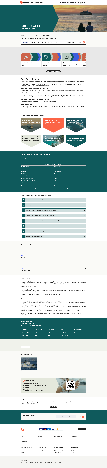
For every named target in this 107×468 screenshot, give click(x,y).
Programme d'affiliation (42, 449)
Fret (38, 438)
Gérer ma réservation (58, 436)
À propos (22, 452)
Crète (32, 35)
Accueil (22, 35)
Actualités (22, 449)
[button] (54, 200)
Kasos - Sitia (26, 346)
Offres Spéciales (24, 441)
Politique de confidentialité (58, 450)
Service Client (73, 438)
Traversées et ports (24, 439)
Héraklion (38, 35)
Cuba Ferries (73, 450)
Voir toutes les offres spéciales (53, 71)
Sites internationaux (24, 450)
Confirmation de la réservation (59, 438)
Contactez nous (74, 436)
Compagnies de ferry (24, 438)
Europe (27, 35)
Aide (72, 439)
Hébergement (40, 436)
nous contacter (58, 462)
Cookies (55, 449)
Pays (22, 436)
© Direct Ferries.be (24, 460)
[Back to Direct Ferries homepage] (26, 2)
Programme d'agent (41, 450)
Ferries (72, 452)
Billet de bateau (23, 442)
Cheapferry (73, 449)
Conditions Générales (58, 452)
